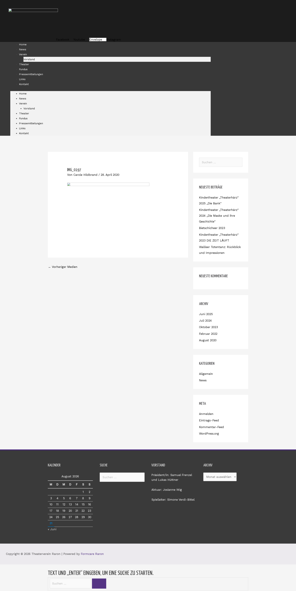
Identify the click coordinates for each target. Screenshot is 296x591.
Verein (23, 54)
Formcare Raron (92, 554)
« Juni (52, 529)
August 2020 (208, 340)
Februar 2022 (208, 333)
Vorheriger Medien (62, 267)
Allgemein (206, 374)
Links (22, 79)
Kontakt (24, 84)
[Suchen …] (71, 583)
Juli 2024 (205, 320)
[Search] (99, 584)
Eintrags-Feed (209, 420)
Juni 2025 (206, 314)
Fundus (23, 69)
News (22, 49)
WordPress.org (209, 433)
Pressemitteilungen (31, 74)
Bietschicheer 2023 (212, 228)
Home (23, 44)
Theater (24, 64)
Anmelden (206, 414)
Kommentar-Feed (211, 427)
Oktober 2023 (208, 327)
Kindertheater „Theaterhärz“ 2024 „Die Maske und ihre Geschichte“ (219, 215)
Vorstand (29, 59)
